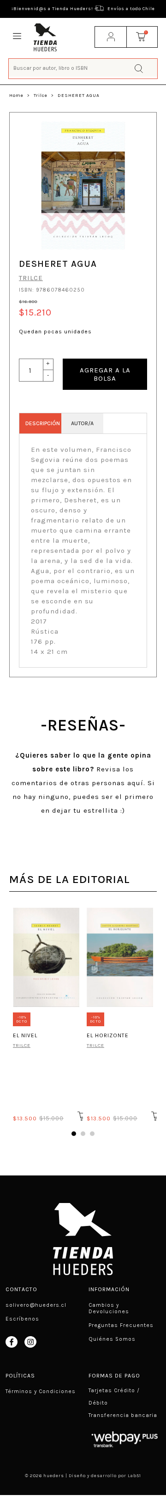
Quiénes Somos (112, 1339)
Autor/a (82, 423)
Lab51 (134, 1476)
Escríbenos (22, 1318)
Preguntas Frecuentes (121, 1325)
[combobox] (83, 68)
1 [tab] (73, 1133)
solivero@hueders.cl (36, 1305)
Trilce (40, 95)
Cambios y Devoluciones (109, 1308)
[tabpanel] (46, 1013)
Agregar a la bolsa (105, 374)
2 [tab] (83, 1133)
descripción (42, 423)
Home (16, 95)
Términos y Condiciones (41, 1391)
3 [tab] (92, 1133)
